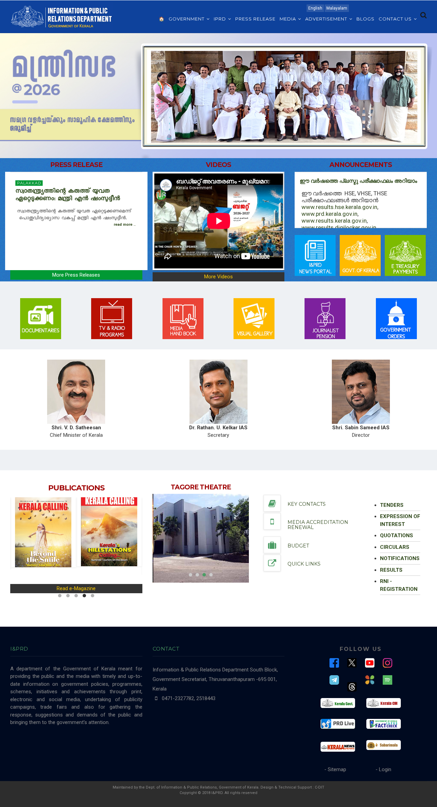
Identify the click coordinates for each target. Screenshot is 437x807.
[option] (201, 538)
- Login (383, 769)
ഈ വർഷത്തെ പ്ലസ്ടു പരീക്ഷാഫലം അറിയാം (358, 181)
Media (288, 19)
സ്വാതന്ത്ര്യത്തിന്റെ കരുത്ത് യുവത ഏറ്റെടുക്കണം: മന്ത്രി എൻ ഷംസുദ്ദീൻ (68, 195)
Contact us (396, 19)
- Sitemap (335, 769)
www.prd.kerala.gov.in (329, 213)
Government (187, 19)
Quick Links (304, 564)
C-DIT (319, 787)
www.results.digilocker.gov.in (338, 227)
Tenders (392, 505)
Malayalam (336, 8)
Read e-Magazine (76, 588)
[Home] (61, 16)
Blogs (365, 19)
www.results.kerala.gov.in (334, 220)
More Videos (218, 277)
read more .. (125, 224)
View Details (183, 537)
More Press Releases (76, 275)
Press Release (255, 19)
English (315, 8)
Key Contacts (306, 504)
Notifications (400, 558)
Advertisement (327, 19)
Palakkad (29, 183)
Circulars (394, 547)
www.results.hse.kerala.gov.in (339, 207)
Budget (298, 546)
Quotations (396, 535)
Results (391, 570)
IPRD (220, 19)
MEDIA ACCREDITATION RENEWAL (317, 524)
